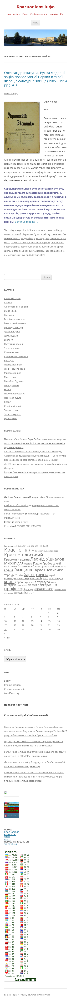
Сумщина (23, 570)
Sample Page (21, 521)
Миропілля (13, 563)
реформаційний (41, 246)
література (42, 582)
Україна (19, 575)
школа (19, 593)
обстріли (10, 585)
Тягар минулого (12, 414)
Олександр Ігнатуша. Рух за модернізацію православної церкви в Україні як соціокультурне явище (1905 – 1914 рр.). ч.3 (35, 78)
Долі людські (11, 335)
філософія (8, 593)
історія (29, 592)
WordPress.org (11, 693)
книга (9, 581)
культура (29, 582)
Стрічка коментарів (14, 689)
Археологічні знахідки (16, 306)
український (28, 250)
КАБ (41, 546)
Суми (8, 570)
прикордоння (47, 585)
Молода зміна (11, 385)
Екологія (8, 339)
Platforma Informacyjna (16, 505)
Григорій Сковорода (27, 545)
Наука (49, 230)
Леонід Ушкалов (13, 364)
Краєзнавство (11, 352)
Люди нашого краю (14, 368)
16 (58, 621)
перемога (22, 585)
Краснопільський (23, 554)
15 (49, 621)
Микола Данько (12, 372)
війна (42, 574)
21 (40, 625)
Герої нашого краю (14, 319)
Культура (9, 360)
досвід (43, 234)
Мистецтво (10, 377)
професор (14, 588)
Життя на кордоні (13, 343)
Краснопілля (19, 549)
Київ (45, 545)
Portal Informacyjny (14, 513)
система (8, 250)
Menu (35, 22)
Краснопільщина (17, 559)
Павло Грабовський (14, 393)
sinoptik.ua (10, 844)
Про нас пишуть (13, 397)
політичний (57, 242)
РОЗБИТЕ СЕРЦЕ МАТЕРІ (28, 526)
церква (49, 250)
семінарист (57, 246)
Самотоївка (25, 566)
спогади (29, 589)
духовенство (55, 234)
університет (60, 589)
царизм (40, 250)
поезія (32, 585)
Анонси (8, 302)
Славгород (39, 566)
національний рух (20, 242)
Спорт (7, 401)
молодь (40, 238)
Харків (29, 574)
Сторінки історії (12, 406)
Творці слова (11, 410)
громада (10, 578)
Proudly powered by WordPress (35, 994)
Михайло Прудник (14, 381)
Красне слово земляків (16, 356)
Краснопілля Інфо (36, 6)
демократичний (12, 234)
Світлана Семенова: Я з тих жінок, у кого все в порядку (33, 451)
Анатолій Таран (12, 298)
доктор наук (22, 578)
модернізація (28, 238)
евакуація (36, 578)
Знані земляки (37, 230)
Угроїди (9, 575)
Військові (9, 314)
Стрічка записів (12, 684)
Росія (7, 566)
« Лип (7, 637)
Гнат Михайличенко (15, 323)
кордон (19, 582)
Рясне (14, 566)
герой (52, 575)
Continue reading (26, 221)
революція (26, 246)
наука (53, 582)
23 (58, 625)
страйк (17, 250)
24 (5, 629)
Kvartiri (8, 526)
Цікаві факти (10, 418)
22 (49, 625)
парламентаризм (40, 242)
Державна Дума (30, 234)
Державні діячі (12, 331)
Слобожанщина (57, 566)
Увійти (7, 680)
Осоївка (28, 563)
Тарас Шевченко (48, 569)
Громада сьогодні (13, 327)
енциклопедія (53, 578)
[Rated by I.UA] (11, 795)
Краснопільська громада (46, 550)
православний (11, 246)
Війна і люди (10, 310)
